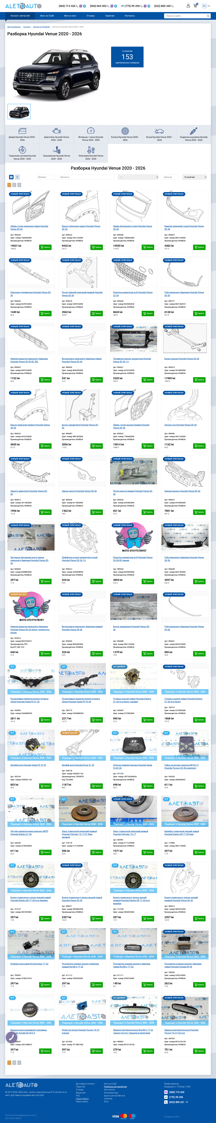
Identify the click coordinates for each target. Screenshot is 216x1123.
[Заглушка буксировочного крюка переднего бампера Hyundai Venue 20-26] (30, 537)
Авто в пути (70, 15)
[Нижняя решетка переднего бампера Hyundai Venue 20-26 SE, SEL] (30, 338)
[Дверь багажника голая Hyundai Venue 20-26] (133, 206)
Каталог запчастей (20, 15)
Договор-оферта (13, 1118)
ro (209, 6)
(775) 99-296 (132, 6)
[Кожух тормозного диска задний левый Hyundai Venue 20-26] (82, 877)
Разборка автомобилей (115, 1086)
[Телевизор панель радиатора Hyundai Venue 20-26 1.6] (133, 338)
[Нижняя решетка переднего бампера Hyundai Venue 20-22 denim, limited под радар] (30, 606)
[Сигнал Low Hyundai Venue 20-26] (184, 405)
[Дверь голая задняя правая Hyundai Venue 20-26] (133, 405)
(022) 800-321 (178, 1102)
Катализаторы (111, 1093)
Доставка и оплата (85, 1084)
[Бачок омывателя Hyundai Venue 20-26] (82, 405)
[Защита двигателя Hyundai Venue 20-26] (30, 471)
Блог (106, 1101)
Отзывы (91, 15)
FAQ (78, 1095)
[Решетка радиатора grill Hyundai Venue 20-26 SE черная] (133, 537)
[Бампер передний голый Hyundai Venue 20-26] (184, 206)
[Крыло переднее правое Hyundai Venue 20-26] (30, 405)
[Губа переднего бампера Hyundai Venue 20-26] (184, 272)
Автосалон (109, 1089)
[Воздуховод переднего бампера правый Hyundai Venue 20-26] (82, 606)
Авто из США (47, 15)
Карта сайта (82, 1101)
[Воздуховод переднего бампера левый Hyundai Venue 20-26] (82, 338)
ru (204, 6)
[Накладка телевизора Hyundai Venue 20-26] (30, 272)
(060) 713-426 (67, 6)
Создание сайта (172, 1116)
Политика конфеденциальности (20, 1115)
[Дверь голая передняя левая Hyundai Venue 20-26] (30, 206)
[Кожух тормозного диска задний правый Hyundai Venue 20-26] (184, 877)
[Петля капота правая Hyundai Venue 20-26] (133, 471)
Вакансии (80, 1093)
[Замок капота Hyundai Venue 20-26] (82, 471)
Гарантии (109, 15)
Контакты (130, 15)
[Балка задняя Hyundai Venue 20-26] (184, 338)
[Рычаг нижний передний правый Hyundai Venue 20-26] (82, 272)
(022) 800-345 (162, 6)
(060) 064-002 (98, 6)
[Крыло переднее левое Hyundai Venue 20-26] (82, 206)
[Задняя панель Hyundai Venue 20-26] (184, 471)
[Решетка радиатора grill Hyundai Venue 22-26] (133, 272)
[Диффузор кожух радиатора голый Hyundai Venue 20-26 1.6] (82, 537)
